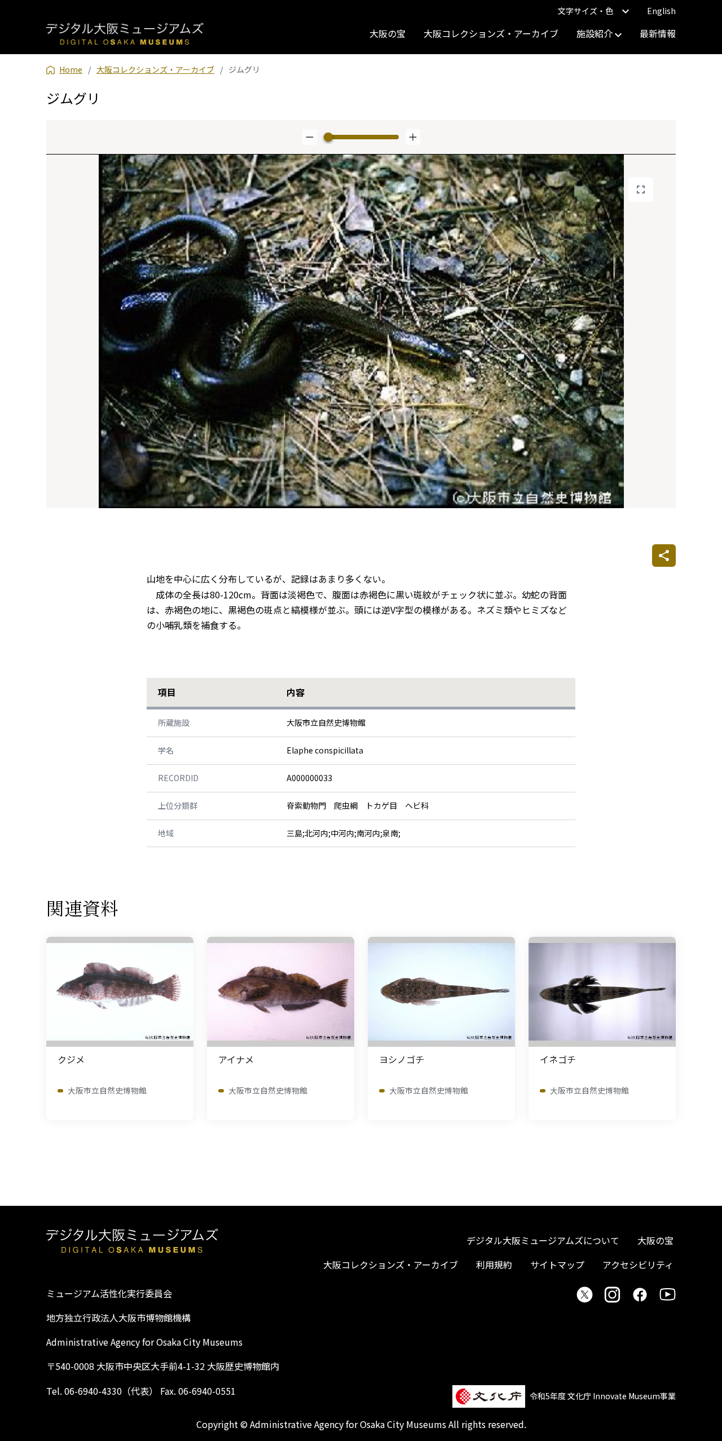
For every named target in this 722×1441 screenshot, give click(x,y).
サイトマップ (557, 1264)
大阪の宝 (387, 33)
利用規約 (494, 1264)
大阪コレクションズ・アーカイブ (491, 33)
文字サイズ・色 (585, 10)
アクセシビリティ (637, 1264)
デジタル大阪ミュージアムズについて (542, 1240)
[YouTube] (667, 1294)
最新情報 (658, 33)
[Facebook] (640, 1294)
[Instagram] (612, 1294)
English (661, 10)
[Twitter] (584, 1294)
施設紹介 (595, 33)
